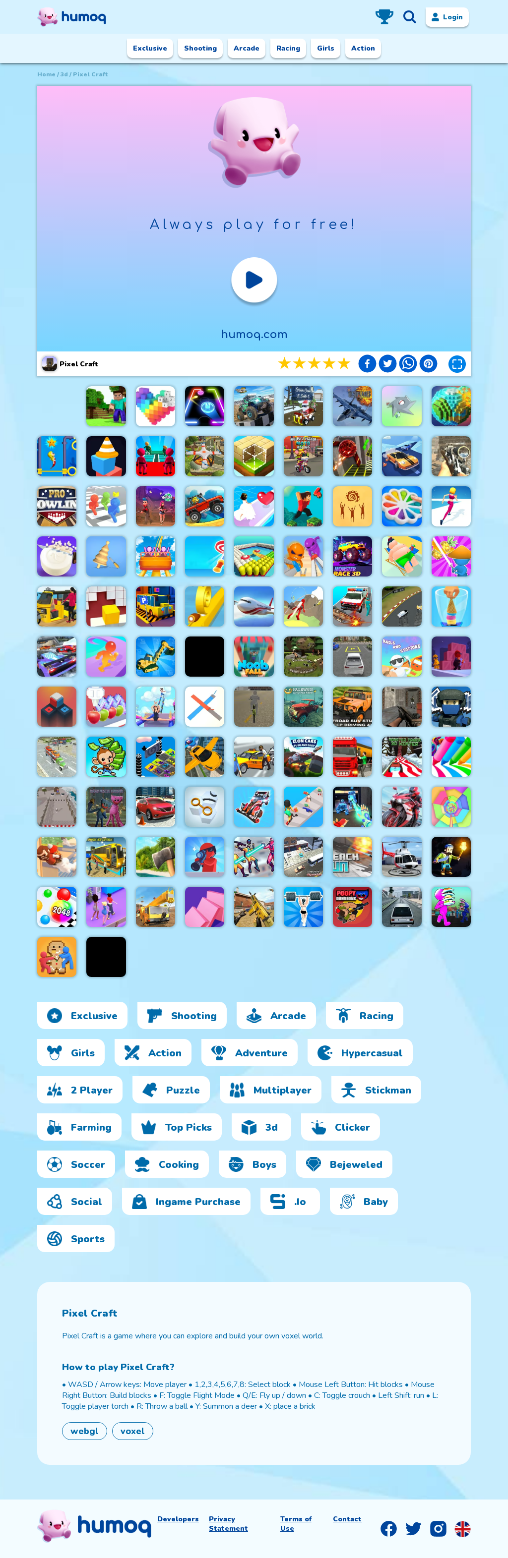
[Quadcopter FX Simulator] (204, 456)
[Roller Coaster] (155, 556)
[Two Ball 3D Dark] (352, 456)
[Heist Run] (56, 807)
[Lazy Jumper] (401, 556)
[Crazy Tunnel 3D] (106, 957)
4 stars (329, 363)
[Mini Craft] (106, 406)
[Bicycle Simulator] (253, 707)
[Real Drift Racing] (401, 456)
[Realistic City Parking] (303, 857)
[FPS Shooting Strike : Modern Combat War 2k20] (253, 907)
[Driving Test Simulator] (155, 807)
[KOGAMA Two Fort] (451, 707)
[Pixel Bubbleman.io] (106, 506)
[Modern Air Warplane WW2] (352, 406)
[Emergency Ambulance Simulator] (352, 606)
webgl (84, 1431)
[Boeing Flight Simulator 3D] (253, 606)
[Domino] (204, 907)
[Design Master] (106, 556)
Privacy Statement (228, 1523)
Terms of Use (296, 1523)
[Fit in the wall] (106, 606)
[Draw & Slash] (451, 556)
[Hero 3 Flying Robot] (253, 857)
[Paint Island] (253, 556)
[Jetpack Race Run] (303, 606)
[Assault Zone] (401, 707)
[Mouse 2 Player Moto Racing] (303, 456)
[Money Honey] (303, 807)
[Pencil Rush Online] (451, 757)
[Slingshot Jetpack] (56, 857)
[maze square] (106, 456)
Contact (347, 1519)
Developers (178, 1519)
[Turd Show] (204, 656)
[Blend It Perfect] (451, 606)
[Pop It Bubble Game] (401, 506)
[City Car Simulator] (401, 907)
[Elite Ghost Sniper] (451, 456)
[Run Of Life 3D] (451, 506)
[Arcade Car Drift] (401, 606)
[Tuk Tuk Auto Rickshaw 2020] (56, 606)
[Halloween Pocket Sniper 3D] (204, 857)
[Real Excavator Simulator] (155, 656)
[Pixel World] (451, 406)
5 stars (344, 363)
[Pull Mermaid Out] (56, 456)
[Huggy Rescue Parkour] (106, 807)
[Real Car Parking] (352, 656)
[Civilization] (303, 656)
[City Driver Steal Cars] (253, 757)
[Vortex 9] (155, 506)
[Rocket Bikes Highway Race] (401, 807)
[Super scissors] (303, 556)
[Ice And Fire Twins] (352, 807)
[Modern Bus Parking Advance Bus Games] (106, 857)
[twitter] (388, 364)
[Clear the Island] (401, 406)
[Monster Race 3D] (352, 556)
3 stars (315, 363)
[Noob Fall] (253, 656)
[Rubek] (56, 707)
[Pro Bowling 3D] (56, 506)
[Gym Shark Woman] (303, 907)
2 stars (300, 363)
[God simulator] (352, 506)
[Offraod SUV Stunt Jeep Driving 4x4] (352, 707)
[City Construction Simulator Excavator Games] (155, 907)
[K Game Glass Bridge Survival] (155, 456)
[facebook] (367, 364)
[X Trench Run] (352, 857)
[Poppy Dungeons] (352, 907)
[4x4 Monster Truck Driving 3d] (253, 406)
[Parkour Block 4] (303, 506)
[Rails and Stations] (401, 656)
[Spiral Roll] (204, 606)
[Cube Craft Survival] (451, 857)
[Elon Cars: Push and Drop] (303, 757)
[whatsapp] (408, 364)
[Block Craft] (253, 456)
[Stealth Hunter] (451, 656)
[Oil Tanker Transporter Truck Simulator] (352, 757)
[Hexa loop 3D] (204, 807)
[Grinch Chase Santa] (303, 406)
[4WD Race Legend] (253, 807)
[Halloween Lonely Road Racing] (303, 707)
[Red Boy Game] (56, 656)
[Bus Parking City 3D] (155, 606)
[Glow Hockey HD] (204, 406)
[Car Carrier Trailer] (56, 757)
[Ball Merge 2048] (56, 907)
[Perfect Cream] (106, 707)
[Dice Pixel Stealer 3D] (56, 957)
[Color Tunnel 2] (451, 807)
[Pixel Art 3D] (155, 406)
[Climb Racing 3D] (204, 506)
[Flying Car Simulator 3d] (204, 757)
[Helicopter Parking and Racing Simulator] (401, 857)
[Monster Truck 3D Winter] (401, 757)
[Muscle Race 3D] (106, 656)
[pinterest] (428, 364)
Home (46, 74)
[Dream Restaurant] (451, 907)
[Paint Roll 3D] (204, 707)
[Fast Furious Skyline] (155, 757)
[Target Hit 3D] (204, 556)
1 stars (285, 363)
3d (64, 74)
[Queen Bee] (106, 907)
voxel (133, 1431)
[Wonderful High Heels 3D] (155, 707)
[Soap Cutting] (56, 556)
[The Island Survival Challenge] (155, 857)
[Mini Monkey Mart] (106, 757)
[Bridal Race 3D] (253, 506)
